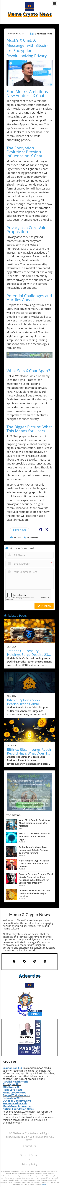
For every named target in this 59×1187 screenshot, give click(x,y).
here (44, 1184)
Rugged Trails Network (16, 1095)
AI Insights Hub (12, 1084)
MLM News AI (11, 1087)
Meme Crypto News (14, 1092)
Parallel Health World (15, 1081)
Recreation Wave (13, 1098)
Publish (45, 606)
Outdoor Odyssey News (17, 1100)
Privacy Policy (29, 1164)
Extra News (19, 529)
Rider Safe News (12, 1089)
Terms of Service (29, 1155)
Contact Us (29, 1146)
